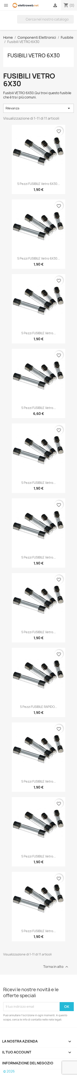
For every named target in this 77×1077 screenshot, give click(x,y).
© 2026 (9, 1071)
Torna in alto (56, 966)
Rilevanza (38, 108)
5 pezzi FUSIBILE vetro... (38, 333)
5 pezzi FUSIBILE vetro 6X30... (38, 184)
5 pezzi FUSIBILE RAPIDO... (38, 707)
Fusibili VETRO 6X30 (33, 55)
